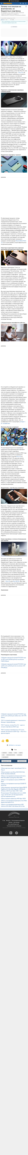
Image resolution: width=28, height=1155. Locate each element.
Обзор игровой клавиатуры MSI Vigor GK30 (13, 798)
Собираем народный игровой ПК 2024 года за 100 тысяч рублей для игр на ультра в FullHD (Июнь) (13, 659)
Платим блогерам (14, 1)
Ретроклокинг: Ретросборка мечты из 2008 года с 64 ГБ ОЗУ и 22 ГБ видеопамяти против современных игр (13, 794)
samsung (10, 752)
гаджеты (20, 752)
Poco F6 (18, 456)
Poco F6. (20, 72)
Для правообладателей (13, 824)
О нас (3, 820)
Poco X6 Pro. (16, 581)
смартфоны (4, 752)
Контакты (8, 820)
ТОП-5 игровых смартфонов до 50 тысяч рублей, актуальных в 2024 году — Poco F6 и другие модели (13, 731)
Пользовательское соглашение (14, 826)
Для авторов (16, 822)
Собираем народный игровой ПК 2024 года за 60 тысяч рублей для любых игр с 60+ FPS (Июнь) (13, 715)
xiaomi (16, 752)
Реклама (10, 822)
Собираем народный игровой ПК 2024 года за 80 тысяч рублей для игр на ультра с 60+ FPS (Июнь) (13, 665)
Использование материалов (18, 820)
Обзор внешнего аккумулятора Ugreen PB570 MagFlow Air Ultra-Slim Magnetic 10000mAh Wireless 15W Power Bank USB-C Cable (14, 789)
